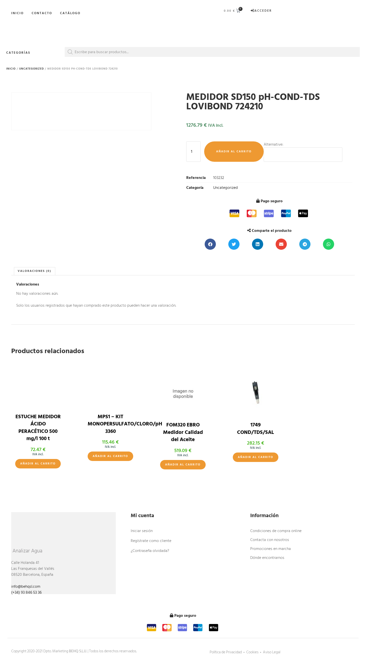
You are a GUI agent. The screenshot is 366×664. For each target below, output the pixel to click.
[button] (210, 244)
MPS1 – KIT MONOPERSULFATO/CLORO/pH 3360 (125, 424)
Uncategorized (31, 69)
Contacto (42, 13)
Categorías (18, 52)
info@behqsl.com (25, 586)
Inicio (17, 13)
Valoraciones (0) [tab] (34, 271)
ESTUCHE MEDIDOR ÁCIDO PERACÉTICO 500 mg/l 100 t (38, 428)
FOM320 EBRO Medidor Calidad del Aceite (183, 432)
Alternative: (273, 144)
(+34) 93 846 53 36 (26, 592)
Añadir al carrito (234, 151)
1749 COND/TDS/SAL (255, 428)
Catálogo (70, 13)
